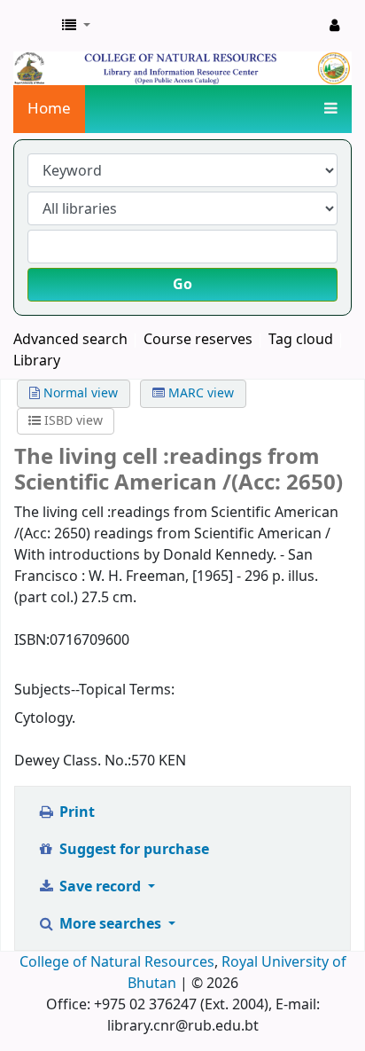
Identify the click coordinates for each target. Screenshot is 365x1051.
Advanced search (70, 339)
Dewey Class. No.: (72, 761)
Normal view (79, 393)
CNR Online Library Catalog (33, 26)
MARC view (199, 393)
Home (49, 109)
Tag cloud (300, 339)
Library (36, 361)
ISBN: (32, 640)
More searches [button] (110, 924)
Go (182, 284)
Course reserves (198, 339)
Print (75, 812)
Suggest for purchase (132, 849)
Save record (100, 887)
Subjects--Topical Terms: (94, 690)
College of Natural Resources (116, 962)
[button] (76, 25)
